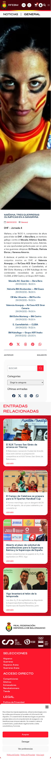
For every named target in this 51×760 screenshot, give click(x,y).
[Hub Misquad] (41, 5)
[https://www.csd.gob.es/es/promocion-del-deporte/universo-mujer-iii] (29, 642)
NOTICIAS (10, 14)
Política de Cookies (13, 755)
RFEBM (13, 5)
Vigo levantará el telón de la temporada (21, 595)
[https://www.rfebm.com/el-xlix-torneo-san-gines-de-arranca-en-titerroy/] (25, 430)
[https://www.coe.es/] (43, 642)
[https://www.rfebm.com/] (4, 5)
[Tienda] (29, 5)
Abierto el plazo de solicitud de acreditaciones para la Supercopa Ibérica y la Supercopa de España (24, 547)
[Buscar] (40, 368)
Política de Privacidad (28, 755)
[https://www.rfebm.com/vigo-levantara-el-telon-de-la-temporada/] (25, 579)
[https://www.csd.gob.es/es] (12, 642)
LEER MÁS (9, 463)
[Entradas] (24, 5)
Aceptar (25, 734)
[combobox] (21, 368)
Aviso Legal (40, 755)
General (32, 14)
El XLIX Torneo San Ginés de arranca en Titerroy (21, 446)
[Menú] (48, 5)
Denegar (25, 741)
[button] (47, 707)
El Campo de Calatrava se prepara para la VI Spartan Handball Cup (25, 497)
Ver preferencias (25, 749)
